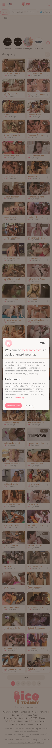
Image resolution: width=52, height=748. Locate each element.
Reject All (28, 405)
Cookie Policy (19, 397)
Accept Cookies (13, 405)
